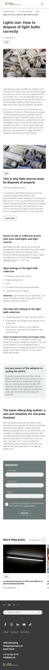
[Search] (40, 612)
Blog (37, 11)
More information (9, 588)
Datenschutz (25, 632)
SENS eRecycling (8, 11)
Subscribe (24, 513)
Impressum (14, 632)
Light (6, 42)
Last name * (12, 481)
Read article (10, 218)
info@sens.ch (9, 657)
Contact (5, 632)
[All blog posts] (43, 540)
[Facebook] (5, 624)
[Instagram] (11, 624)
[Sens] (13, 3)
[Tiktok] (30, 624)
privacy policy (28, 505)
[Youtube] (24, 624)
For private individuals (25, 11)
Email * (10, 492)
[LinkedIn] (18, 624)
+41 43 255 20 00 (11, 654)
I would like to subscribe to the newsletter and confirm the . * (26, 504)
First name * (12, 470)
